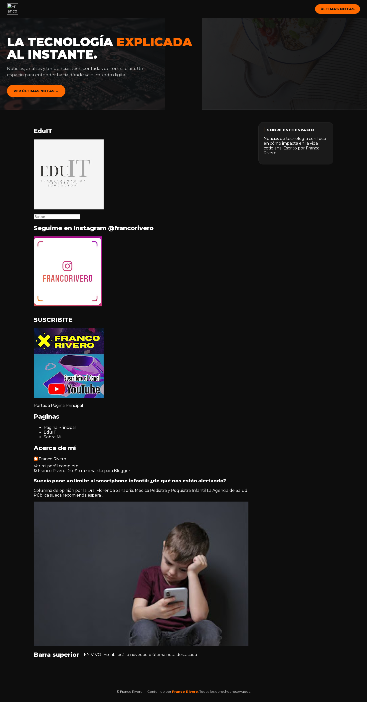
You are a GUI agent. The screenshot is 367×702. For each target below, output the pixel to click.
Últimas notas (338, 9)
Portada (42, 405)
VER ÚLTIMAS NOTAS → (36, 91)
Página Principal (67, 405)
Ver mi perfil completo (56, 466)
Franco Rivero (52, 459)
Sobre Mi (52, 437)
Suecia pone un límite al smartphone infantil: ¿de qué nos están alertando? (130, 481)
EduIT (50, 432)
